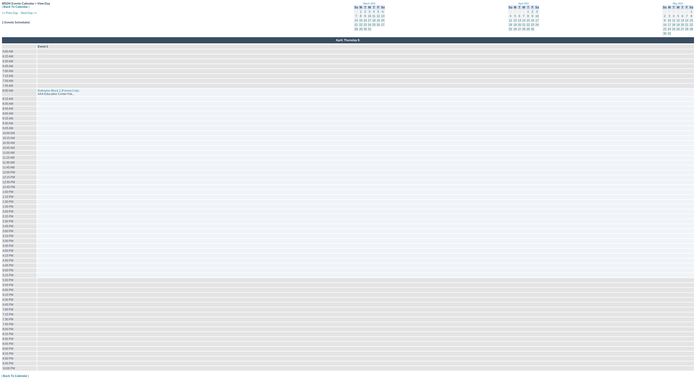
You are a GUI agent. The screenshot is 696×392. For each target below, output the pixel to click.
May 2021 (678, 3)
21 (356, 24)
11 (373, 16)
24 (369, 24)
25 (374, 24)
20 (382, 20)
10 (369, 16)
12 (378, 16)
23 (365, 24)
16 (365, 20)
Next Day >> (29, 13)
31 (369, 29)
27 (382, 24)
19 (378, 20)
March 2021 (369, 3)
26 (378, 24)
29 (360, 29)
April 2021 (523, 3)
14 (356, 20)
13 (382, 16)
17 (369, 20)
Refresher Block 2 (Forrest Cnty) (58, 90)
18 (374, 20)
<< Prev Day (10, 13)
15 (360, 20)
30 (365, 29)
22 (360, 24)
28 (356, 29)
